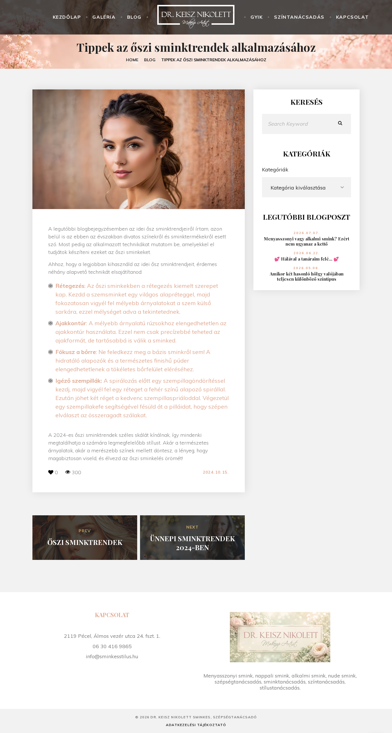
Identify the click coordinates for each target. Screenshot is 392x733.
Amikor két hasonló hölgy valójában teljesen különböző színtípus (307, 276)
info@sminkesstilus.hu (112, 656)
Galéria (103, 17)
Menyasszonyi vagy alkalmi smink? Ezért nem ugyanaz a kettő (306, 241)
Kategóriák (275, 169)
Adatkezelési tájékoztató (196, 725)
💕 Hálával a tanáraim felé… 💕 (306, 258)
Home (132, 60)
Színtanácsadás (299, 17)
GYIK (257, 17)
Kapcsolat (352, 17)
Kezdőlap (67, 17)
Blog (134, 17)
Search (340, 124)
